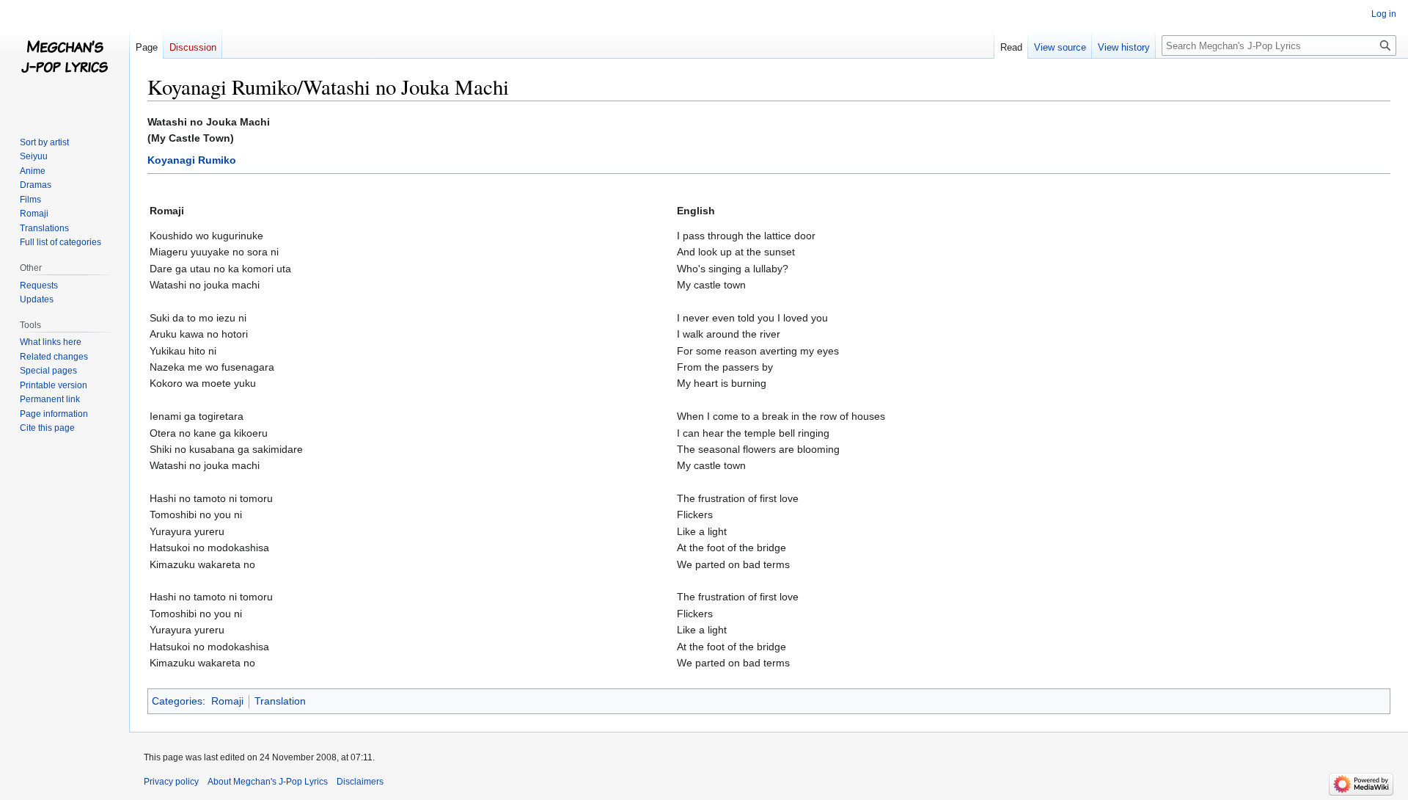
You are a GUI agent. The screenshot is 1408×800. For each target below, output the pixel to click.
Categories (177, 701)
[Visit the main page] (64, 58)
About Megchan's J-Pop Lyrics (268, 782)
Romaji (227, 701)
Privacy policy (171, 782)
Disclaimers (360, 782)
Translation (280, 701)
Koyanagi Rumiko (191, 160)
